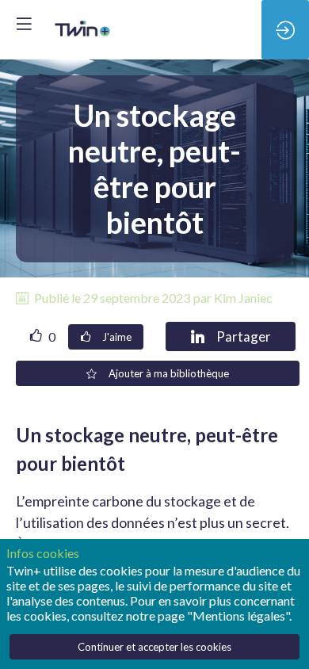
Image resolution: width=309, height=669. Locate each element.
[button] (24, 24)
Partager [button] (243, 336)
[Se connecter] (285, 29)
